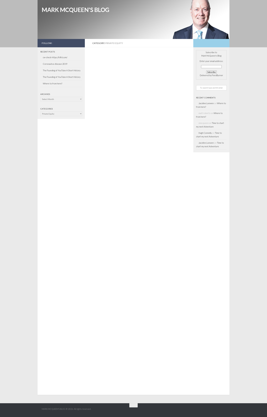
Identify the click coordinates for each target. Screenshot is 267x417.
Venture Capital (110, 229)
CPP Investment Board (156, 116)
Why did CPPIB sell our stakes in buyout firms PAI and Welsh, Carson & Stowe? (112, 131)
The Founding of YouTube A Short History (61, 70)
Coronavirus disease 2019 (55, 64)
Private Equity (100, 63)
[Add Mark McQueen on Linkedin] (74, 43)
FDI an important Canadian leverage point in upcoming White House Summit (162, 72)
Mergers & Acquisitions (105, 60)
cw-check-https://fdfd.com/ (55, 57)
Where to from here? (52, 83)
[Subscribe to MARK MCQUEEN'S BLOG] (79, 43)
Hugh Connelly (205, 133)
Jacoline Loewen (206, 103)
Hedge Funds (114, 226)
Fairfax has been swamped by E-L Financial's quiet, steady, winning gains (164, 346)
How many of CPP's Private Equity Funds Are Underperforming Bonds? (162, 131)
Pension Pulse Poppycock (161, 295)
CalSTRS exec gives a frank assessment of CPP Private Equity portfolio (110, 346)
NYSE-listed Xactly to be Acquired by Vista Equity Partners (108, 75)
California (98, 56)
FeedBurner (217, 75)
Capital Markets (115, 56)
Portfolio (125, 60)
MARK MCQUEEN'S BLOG (75, 9)
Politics (149, 56)
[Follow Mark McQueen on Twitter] (70, 43)
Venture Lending (163, 60)
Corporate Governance (105, 116)
